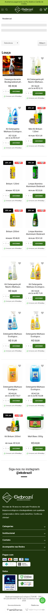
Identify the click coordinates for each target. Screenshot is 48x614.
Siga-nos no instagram (24, 471)
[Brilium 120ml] (12, 181)
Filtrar (41, 43)
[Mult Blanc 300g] (35, 434)
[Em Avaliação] (9, 583)
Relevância (8, 43)
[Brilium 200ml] (12, 229)
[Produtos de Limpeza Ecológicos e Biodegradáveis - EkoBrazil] (24, 10)
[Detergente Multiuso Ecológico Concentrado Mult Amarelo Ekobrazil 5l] (12, 385)
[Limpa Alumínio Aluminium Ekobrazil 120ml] (35, 181)
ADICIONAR (16, 91)
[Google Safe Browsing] (25, 583)
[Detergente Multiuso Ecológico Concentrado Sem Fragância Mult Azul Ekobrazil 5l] (35, 385)
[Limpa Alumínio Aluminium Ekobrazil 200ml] (35, 229)
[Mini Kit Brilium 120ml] (35, 126)
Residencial (7, 19)
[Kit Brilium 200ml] (12, 434)
